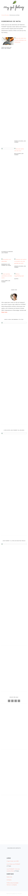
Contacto (9, 880)
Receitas (7, 15)
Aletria (16, 278)
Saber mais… (4, 312)
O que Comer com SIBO (13, 861)
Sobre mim (9, 877)
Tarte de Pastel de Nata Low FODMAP (6, 48)
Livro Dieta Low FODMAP (13, 864)
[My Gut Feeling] (14, 11)
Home (2, 15)
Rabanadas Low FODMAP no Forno (6, 265)
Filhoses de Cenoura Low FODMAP (7, 252)
